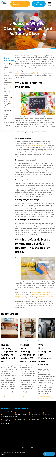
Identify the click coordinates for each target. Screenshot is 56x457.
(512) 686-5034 (21, 419)
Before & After (23, 443)
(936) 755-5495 (49, 418)
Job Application (46, 443)
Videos (6, 125)
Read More (7, 397)
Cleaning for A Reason (7, 74)
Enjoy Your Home (6, 93)
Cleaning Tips (7, 79)
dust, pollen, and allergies (35, 145)
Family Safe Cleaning (7, 99)
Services (14, 443)
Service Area (36, 443)
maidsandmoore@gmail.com (9, 416)
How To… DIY (5, 105)
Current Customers (33, 448)
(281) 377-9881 (35, 419)
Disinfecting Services (7, 88)
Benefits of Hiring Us (6, 66)
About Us (8, 443)
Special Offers (22, 448)
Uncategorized (8, 122)
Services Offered (6, 111)
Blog (30, 443)
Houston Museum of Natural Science (35, 300)
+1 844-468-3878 (8, 412)
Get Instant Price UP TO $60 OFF (19, 4)
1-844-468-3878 (39, 4)
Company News (7, 83)
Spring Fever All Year (6, 117)
